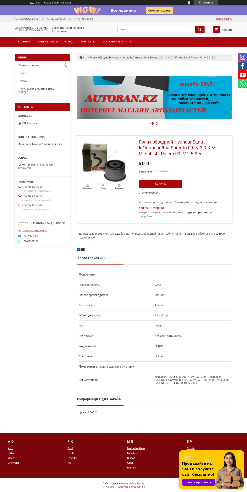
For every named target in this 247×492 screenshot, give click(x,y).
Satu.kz (140, 483)
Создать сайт (51, 2)
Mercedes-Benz (136, 448)
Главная (24, 41)
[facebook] (78, 250)
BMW (11, 453)
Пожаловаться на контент (131, 486)
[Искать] (200, 29)
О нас (69, 41)
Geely (71, 453)
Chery (11, 457)
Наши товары (47, 41)
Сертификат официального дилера (36, 90)
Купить (160, 183)
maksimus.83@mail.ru (34, 230)
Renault (131, 467)
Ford (70, 448)
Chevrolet (13, 462)
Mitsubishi (133, 453)
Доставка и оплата (117, 41)
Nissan (131, 457)
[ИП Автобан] (31, 30)
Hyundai (72, 457)
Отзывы (24, 81)
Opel (130, 462)
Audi (10, 448)
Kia (69, 462)
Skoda (191, 448)
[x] (83, 250)
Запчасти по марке (30, 65)
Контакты (88, 41)
